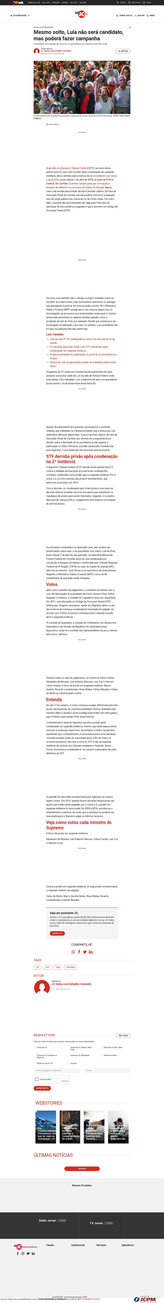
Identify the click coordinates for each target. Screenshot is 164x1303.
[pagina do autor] (42, 988)
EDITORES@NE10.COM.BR (90, 1299)
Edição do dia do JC (45, 1063)
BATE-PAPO (136, 2)
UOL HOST (46, 2)
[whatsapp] (73, 952)
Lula (78, 375)
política (71, 967)
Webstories (48, 1103)
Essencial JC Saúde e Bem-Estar (81, 1047)
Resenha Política (110, 1055)
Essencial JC (42, 1047)
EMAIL (148, 2)
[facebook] (79, 952)
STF (47, 967)
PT (38, 967)
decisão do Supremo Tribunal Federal (68, 168)
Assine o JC (57, 933)
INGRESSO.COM (34, 2)
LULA (58, 967)
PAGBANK (56, 2)
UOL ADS (82, 2)
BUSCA (123, 2)
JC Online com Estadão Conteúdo (56, 51)
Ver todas (123, 1036)
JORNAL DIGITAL (125, 15)
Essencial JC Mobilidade (79, 1055)
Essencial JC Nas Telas (113, 1047)
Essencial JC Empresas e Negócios (47, 1055)
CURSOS (64, 2)
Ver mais (82, 1169)
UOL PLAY (74, 2)
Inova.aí (73, 1063)
